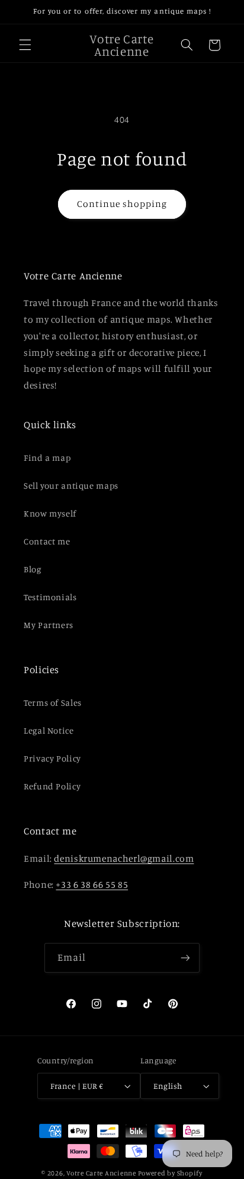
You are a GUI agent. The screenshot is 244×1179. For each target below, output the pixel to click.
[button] (24, 45)
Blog (32, 569)
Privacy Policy (52, 758)
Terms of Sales (53, 702)
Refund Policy (52, 786)
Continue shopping (122, 203)
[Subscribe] (185, 957)
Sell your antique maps (71, 485)
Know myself (50, 513)
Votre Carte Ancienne (101, 1173)
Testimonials (50, 597)
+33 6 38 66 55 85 (92, 884)
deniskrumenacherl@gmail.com (124, 858)
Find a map (47, 458)
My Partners (48, 625)
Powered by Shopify (170, 1173)
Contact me (47, 541)
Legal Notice (49, 730)
